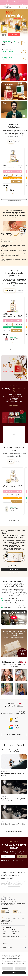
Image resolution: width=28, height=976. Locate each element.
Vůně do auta (15, 931)
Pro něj (13, 929)
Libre (11, 189)
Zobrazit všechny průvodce (14, 831)
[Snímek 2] (13, 193)
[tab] (3, 35)
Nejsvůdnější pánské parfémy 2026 (13, 824)
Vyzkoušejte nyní (14, 405)
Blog (4, 933)
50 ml (15, 175)
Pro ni (4, 929)
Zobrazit (14, 887)
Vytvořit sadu (14, 569)
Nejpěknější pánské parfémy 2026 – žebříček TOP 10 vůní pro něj (13, 800)
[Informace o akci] (5, 172)
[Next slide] (24, 23)
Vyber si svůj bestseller (14, 200)
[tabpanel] (14, 174)
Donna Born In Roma (14, 338)
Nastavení (20, 968)
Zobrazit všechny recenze (14, 734)
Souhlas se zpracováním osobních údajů (13, 860)
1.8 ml (5, 175)
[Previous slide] (3, 23)
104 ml (20, 175)
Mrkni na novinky (14, 520)
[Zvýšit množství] (10, 181)
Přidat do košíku (17, 181)
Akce (13, 933)
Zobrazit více (14, 350)
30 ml (10, 175)
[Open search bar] (19, 7)
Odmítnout (8, 968)
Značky (4, 931)
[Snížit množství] (4, 181)
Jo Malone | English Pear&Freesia (14, 509)
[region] (14, 23)
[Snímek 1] (12, 193)
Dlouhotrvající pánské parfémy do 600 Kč (12, 774)
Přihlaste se (22, 856)
